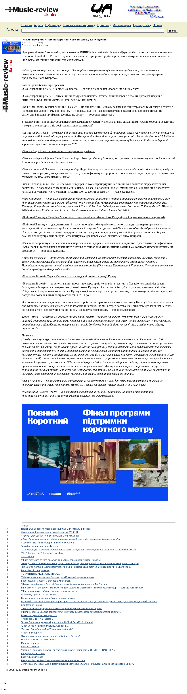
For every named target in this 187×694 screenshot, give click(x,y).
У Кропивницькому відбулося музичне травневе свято (49, 591)
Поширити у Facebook (35, 45)
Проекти (103, 25)
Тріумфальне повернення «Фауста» (39, 546)
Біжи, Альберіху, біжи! (32, 657)
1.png (4, 689)
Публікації (52, 25)
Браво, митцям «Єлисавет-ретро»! (39, 615)
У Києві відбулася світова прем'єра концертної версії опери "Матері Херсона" (61, 560)
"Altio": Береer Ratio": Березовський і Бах (42, 553)
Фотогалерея (122, 25)
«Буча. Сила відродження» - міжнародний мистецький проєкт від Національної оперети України (71, 539)
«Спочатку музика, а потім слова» (38, 594)
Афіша (38, 25)
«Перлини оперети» (31, 632)
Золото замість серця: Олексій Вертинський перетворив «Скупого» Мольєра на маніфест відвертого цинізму (77, 664)
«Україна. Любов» (30, 646)
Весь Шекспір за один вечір (35, 570)
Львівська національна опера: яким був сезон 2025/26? (49, 532)
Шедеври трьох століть (33, 653)
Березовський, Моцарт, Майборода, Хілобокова (45, 581)
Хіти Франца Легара (31, 605)
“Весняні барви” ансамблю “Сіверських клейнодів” (47, 629)
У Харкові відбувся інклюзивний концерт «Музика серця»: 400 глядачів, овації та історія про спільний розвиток (78, 549)
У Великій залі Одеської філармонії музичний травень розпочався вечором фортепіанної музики (71, 612)
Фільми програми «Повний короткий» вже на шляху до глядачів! (64, 39)
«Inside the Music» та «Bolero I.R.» (38, 619)
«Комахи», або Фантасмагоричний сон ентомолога (47, 542)
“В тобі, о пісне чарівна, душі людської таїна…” (45, 626)
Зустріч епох (27, 556)
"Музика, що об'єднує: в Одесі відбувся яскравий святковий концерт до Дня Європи (64, 584)
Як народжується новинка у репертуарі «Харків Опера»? (50, 636)
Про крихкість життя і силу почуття (39, 639)
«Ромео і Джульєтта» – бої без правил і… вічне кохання (50, 536)
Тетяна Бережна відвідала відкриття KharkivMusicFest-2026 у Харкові (57, 622)
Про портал (141, 25)
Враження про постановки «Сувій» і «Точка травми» (48, 598)
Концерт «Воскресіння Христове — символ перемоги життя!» (53, 660)
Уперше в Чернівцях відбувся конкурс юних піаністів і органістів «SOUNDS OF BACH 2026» (68, 650)
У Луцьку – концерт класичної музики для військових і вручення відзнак (57, 577)
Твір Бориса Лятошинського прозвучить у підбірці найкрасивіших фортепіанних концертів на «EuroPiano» (76, 567)
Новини (26, 25)
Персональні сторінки (78, 25)
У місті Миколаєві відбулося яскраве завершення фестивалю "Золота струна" (61, 608)
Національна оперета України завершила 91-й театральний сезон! (56, 529)
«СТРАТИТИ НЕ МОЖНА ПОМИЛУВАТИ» (42, 574)
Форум (157, 25)
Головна (12, 29)
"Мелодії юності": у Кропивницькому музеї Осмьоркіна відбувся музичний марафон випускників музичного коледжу (80, 563)
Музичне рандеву (30, 643)
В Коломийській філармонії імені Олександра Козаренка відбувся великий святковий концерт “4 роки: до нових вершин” (83, 587)
